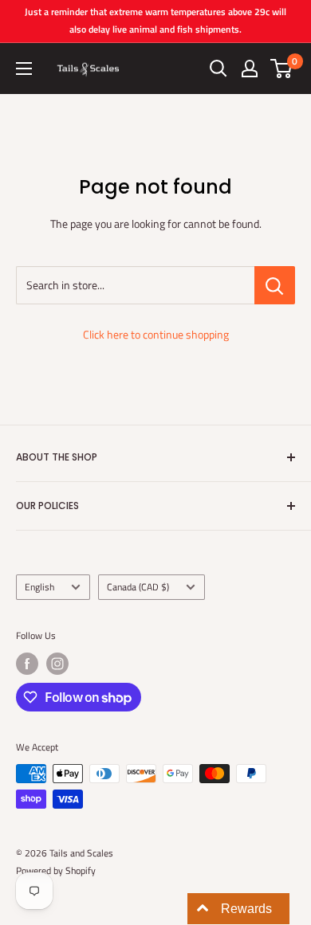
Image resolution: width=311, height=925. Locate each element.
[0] (282, 68)
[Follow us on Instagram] (57, 664)
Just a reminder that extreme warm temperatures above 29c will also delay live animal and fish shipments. (155, 20)
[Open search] (218, 68)
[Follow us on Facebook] (27, 664)
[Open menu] (24, 68)
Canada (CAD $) (138, 587)
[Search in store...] (274, 285)
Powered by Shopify (56, 870)
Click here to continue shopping (156, 334)
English (39, 587)
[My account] (250, 68)
